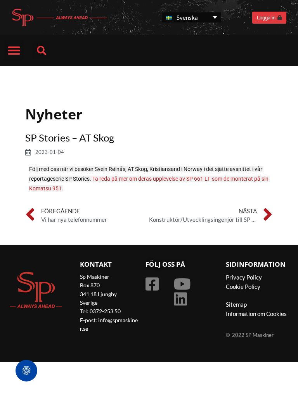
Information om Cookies (256, 313)
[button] (14, 50)
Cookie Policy (243, 286)
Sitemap (236, 304)
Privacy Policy (244, 277)
